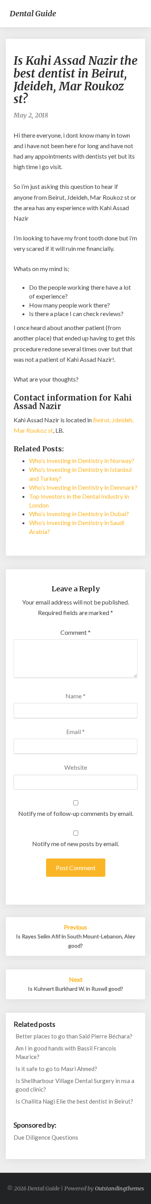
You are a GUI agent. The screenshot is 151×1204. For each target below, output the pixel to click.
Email (75, 731)
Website (75, 767)
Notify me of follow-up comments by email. (75, 813)
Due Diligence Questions (46, 1137)
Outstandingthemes (119, 1188)
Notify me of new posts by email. (75, 843)
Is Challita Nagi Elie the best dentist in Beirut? (74, 1101)
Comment (75, 632)
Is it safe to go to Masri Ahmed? (56, 1068)
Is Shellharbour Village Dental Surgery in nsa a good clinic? (74, 1084)
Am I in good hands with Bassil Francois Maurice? (65, 1052)
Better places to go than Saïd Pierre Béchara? (73, 1036)
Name (75, 696)
